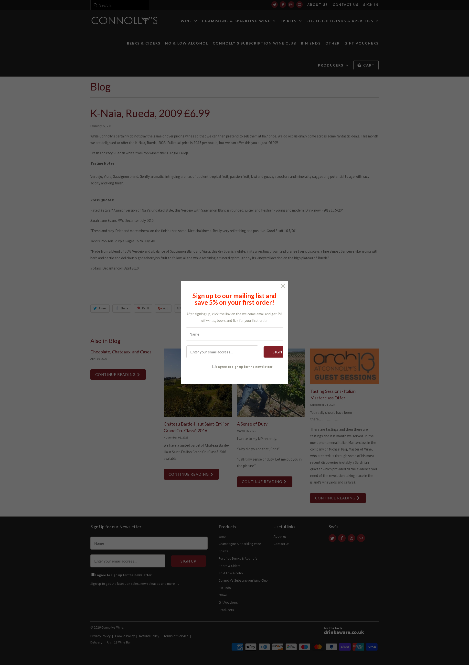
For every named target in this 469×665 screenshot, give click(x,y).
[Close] (283, 286)
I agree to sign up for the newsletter (244, 367)
